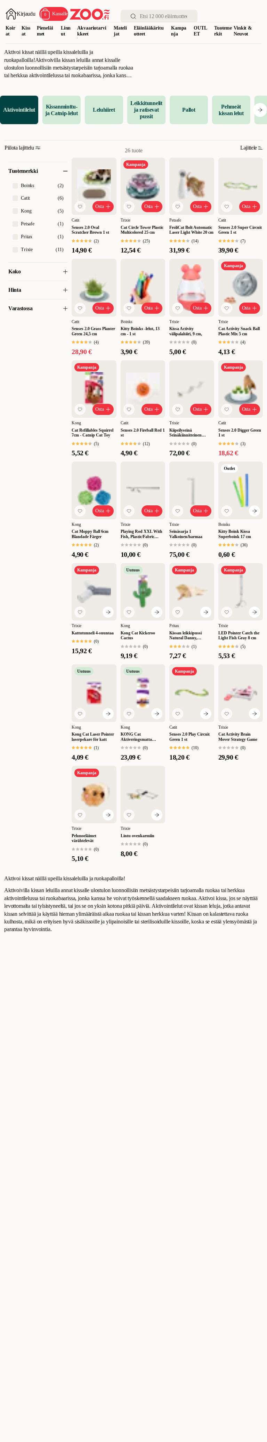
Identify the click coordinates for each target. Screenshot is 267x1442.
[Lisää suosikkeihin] (80, 206)
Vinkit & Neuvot (243, 31)
